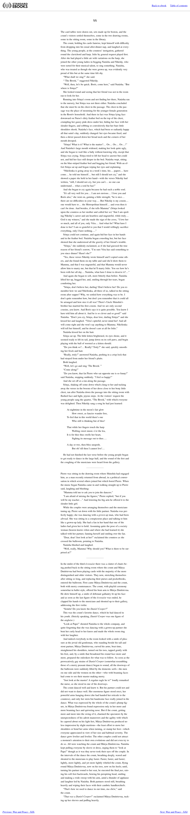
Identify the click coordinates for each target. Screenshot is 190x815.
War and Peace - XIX (18, 811)
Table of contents (178, 5)
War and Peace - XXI (173, 811)
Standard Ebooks (15, 5)
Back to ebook (159, 5)
